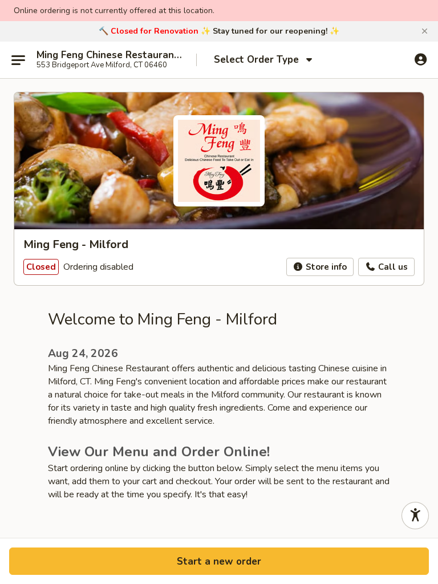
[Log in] (420, 59)
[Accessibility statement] (415, 515)
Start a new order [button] (219, 561)
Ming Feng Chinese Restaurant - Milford (109, 55)
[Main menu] (18, 60)
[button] (424, 31)
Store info (325, 267)
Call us (392, 267)
